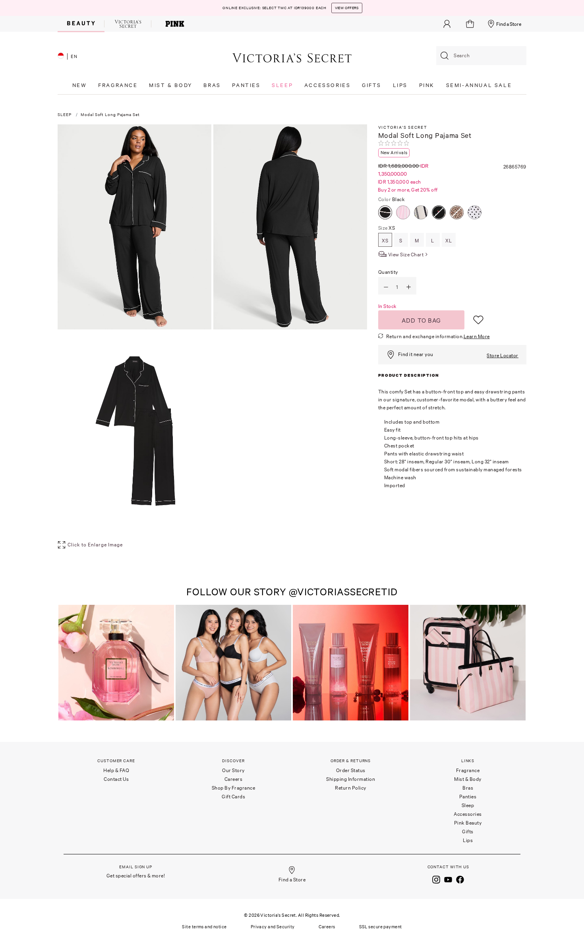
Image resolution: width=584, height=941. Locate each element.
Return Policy (350, 788)
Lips (468, 840)
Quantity (388, 272)
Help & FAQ (116, 770)
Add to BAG (421, 320)
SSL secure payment (380, 926)
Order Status (350, 770)
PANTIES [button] (246, 85)
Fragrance (468, 770)
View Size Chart (406, 255)
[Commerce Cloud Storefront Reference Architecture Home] (292, 57)
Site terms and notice (204, 926)
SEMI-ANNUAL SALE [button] (479, 85)
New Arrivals (394, 152)
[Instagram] (436, 878)
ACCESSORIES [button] (327, 85)
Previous (65, 663)
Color (391, 199)
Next (518, 663)
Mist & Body (468, 779)
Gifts (468, 832)
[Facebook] (460, 878)
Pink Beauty (468, 823)
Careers (233, 779)
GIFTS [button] (371, 85)
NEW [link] (79, 85)
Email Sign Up (135, 866)
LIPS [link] (400, 85)
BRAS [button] (211, 85)
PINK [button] (427, 85)
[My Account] (447, 23)
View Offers (347, 8)
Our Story (233, 770)
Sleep (468, 805)
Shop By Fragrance (233, 788)
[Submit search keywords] (444, 55)
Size (386, 228)
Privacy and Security (273, 926)
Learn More (477, 336)
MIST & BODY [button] (170, 85)
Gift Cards (233, 797)
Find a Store (508, 24)
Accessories (468, 814)
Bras (467, 788)
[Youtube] (448, 878)
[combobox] (481, 55)
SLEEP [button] (282, 85)
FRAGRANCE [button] (117, 85)
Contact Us (116, 779)
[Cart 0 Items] (471, 23)
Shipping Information (350, 779)
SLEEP (65, 114)
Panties (468, 797)
